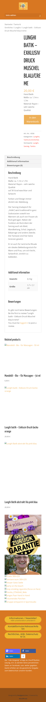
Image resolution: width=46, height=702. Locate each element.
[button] (12, 651)
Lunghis (17, 27)
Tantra (32, 146)
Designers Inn (22, 695)
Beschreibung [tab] (13, 157)
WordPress (23, 699)
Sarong (26, 146)
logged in (24, 323)
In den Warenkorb (33, 119)
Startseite (8, 24)
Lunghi (35, 143)
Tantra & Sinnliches (31, 140)
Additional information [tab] (18, 161)
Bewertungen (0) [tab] (15, 165)
